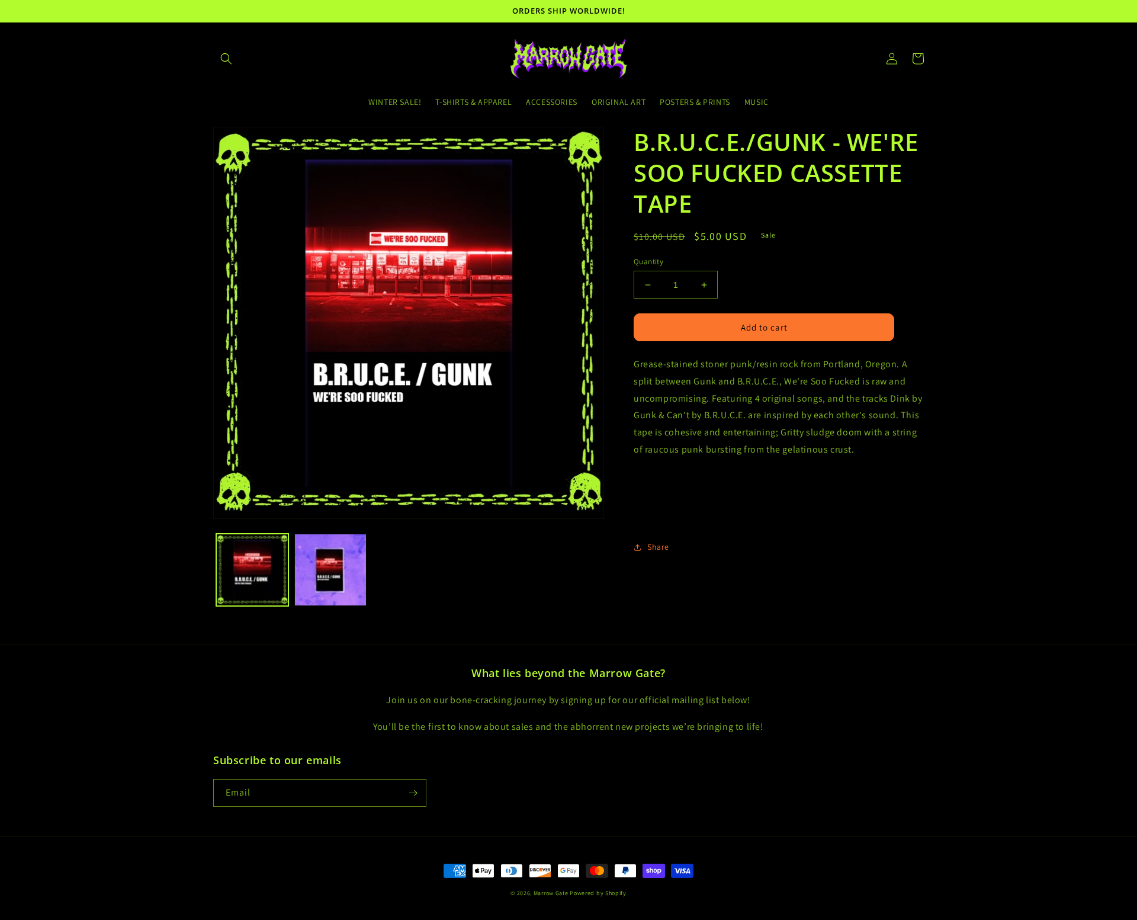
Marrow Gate (551, 893)
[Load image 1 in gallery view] (252, 570)
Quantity (648, 262)
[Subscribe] (413, 793)
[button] (226, 59)
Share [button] (658, 546)
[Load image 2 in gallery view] (330, 570)
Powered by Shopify (598, 893)
